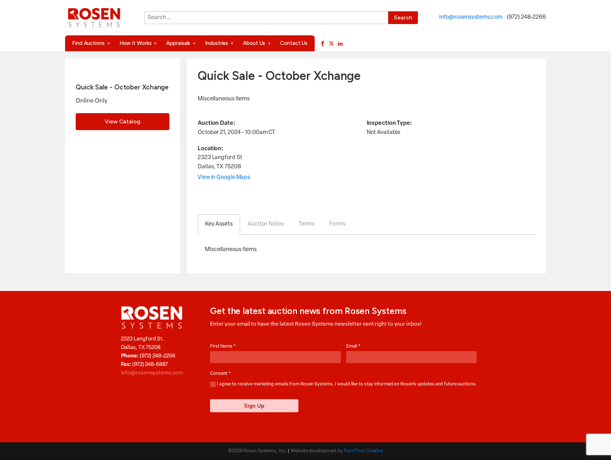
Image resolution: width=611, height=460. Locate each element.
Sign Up (254, 405)
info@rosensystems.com (470, 17)
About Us (254, 43)
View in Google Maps (224, 177)
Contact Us (294, 43)
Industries (216, 43)
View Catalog (122, 121)
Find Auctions (88, 43)
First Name (223, 346)
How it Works (136, 43)
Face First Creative (363, 451)
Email (353, 346)
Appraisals (178, 43)
